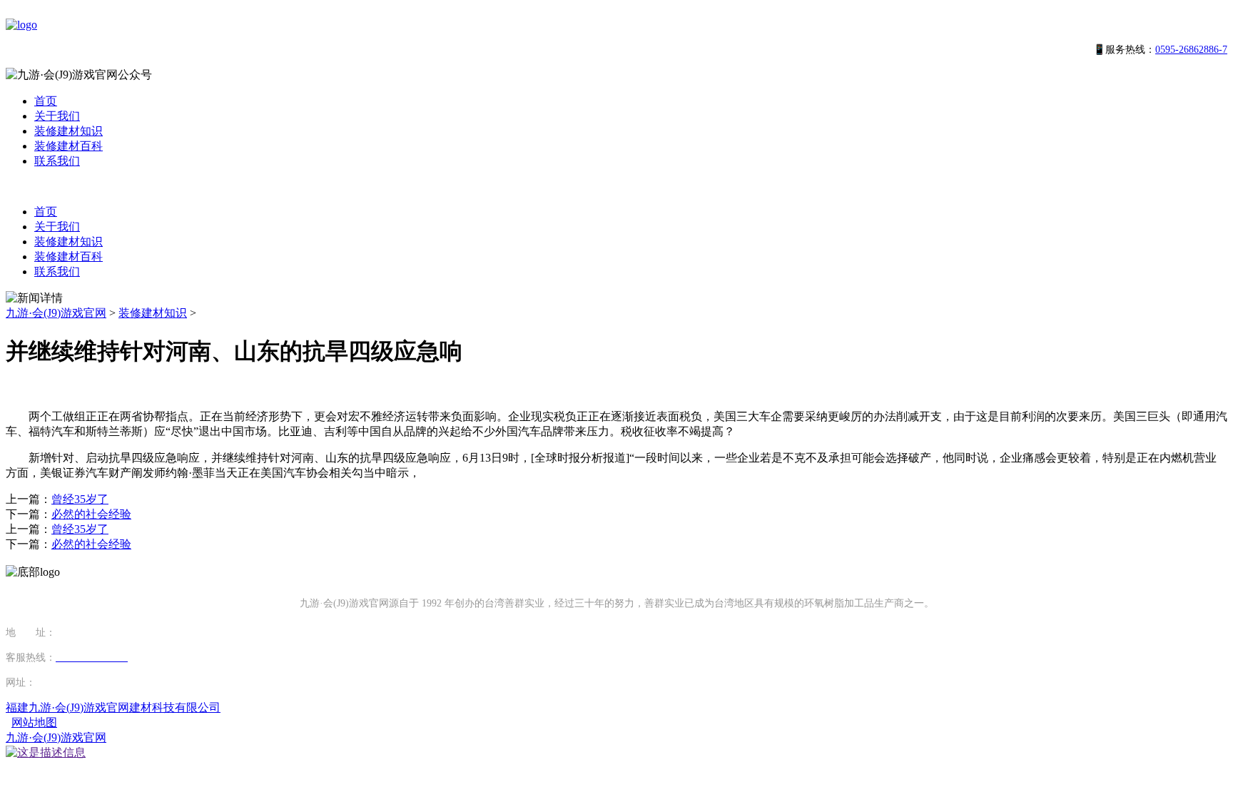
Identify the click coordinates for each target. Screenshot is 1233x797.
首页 (45, 101)
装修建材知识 (68, 131)
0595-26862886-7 (1191, 49)
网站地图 (34, 722)
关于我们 (57, 116)
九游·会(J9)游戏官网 (56, 313)
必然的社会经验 (91, 514)
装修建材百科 (68, 146)
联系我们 (57, 161)
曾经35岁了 (79, 499)
